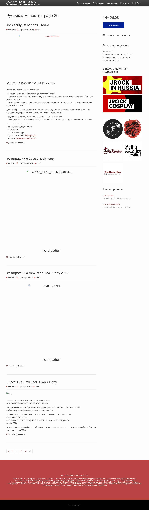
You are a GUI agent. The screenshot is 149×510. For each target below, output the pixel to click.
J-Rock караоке (84, 479)
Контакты (124, 3)
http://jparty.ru (30, 135)
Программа (136, 483)
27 (21, 451)
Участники (76, 485)
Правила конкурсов (123, 483)
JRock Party (136, 3)
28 (25, 451)
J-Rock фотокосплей (85, 480)
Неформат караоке (50, 483)
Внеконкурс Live (34, 482)
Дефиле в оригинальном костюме (88, 482)
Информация (13, 483)
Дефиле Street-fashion (65, 482)
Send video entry (128, 480)
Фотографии (51, 250)
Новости (21, 142)
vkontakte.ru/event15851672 (26, 138)
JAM (113, 480)
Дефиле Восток (110, 482)
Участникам (112, 3)
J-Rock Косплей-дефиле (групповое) (122, 479)
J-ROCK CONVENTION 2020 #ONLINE (62, 479)
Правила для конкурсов (104, 483)
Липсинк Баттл (35, 483)
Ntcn (118, 480)
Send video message (18, 482)
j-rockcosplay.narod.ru (111, 204)
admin (38, 29)
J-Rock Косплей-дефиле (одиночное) (29, 480)
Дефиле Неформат (125, 482)
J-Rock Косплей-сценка (54, 480)
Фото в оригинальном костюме (94, 485)
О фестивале (98, 3)
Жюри (136, 482)
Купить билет (113, 25)
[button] (51, 207)
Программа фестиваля (51, 485)
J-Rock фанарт (70, 480)
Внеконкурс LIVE (48, 482)
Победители (76, 483)
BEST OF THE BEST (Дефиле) (24, 479)
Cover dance (41, 479)
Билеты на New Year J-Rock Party (31, 382)
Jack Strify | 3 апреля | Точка (27, 25)
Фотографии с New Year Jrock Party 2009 (37, 273)
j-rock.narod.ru (108, 195)
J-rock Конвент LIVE (99, 479)
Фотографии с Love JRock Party (30, 158)
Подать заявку (83, 3)
